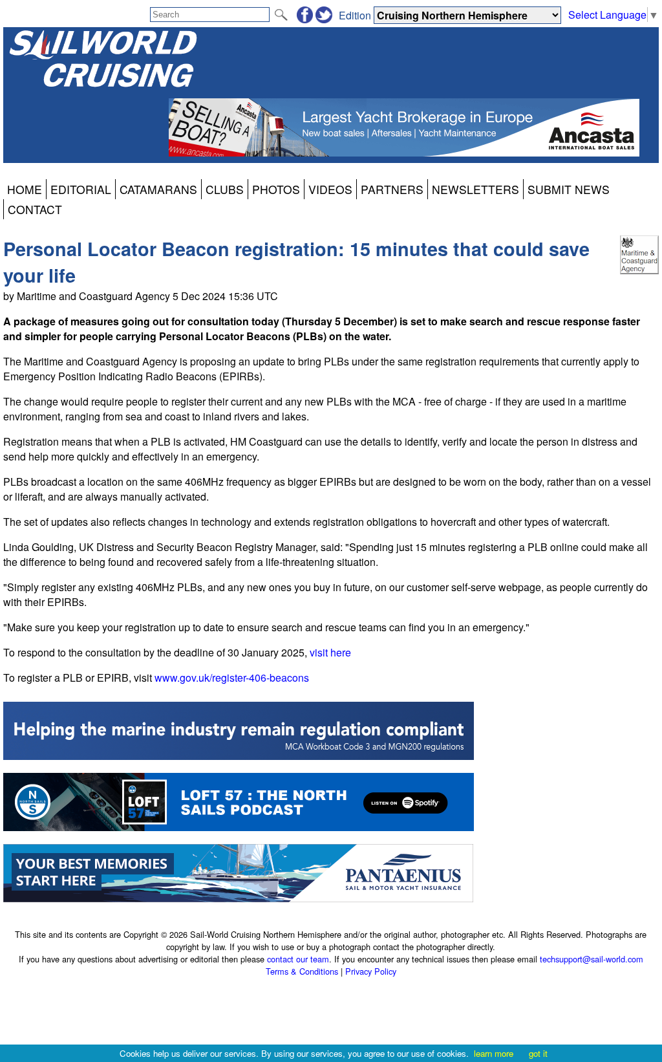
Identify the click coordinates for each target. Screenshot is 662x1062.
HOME (24, 189)
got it (538, 1053)
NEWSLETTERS (475, 189)
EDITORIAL (80, 189)
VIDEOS (330, 189)
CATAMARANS (158, 189)
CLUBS (225, 189)
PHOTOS (276, 189)
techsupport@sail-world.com (591, 959)
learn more (493, 1053)
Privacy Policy (370, 971)
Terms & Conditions (302, 971)
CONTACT (35, 209)
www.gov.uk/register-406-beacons (232, 677)
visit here (330, 652)
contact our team (298, 959)
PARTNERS (392, 189)
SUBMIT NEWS (569, 189)
